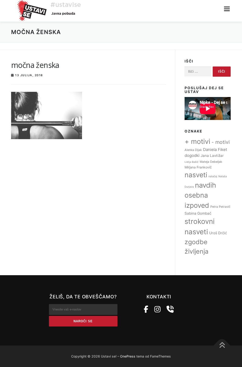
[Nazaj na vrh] (222, 345)
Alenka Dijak (193, 150)
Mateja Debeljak (211, 162)
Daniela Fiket (215, 149)
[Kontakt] (170, 309)
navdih (205, 185)
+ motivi (197, 141)
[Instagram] (157, 309)
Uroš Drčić (218, 233)
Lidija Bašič (192, 162)
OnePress (127, 356)
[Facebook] (146, 309)
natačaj (212, 176)
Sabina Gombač (198, 213)
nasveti (196, 175)
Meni (227, 8)
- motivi (221, 142)
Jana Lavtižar (212, 155)
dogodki (192, 155)
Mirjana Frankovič (198, 167)
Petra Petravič (220, 206)
